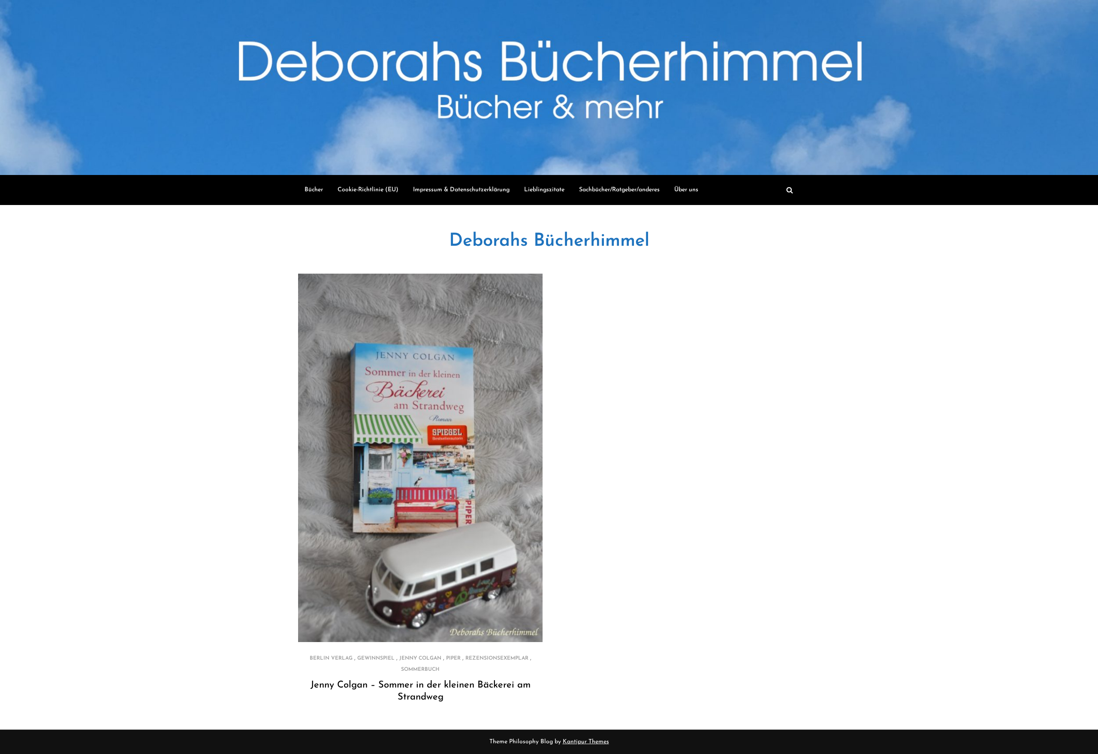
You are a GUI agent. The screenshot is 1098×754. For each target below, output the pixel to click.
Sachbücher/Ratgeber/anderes (619, 190)
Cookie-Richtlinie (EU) (368, 190)
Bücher (314, 190)
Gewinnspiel (376, 658)
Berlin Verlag (331, 658)
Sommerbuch (420, 669)
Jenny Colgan (420, 658)
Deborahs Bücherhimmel (549, 241)
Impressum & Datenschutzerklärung (461, 190)
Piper (453, 658)
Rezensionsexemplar (496, 658)
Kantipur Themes (586, 742)
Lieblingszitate (544, 190)
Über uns (686, 190)
